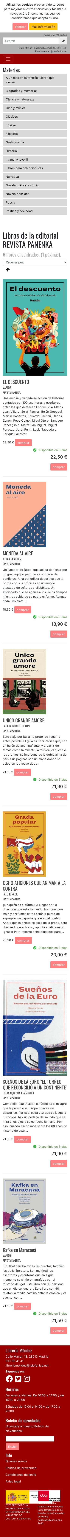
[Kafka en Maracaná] (24, 1211)
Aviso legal (13, 1481)
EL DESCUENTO (16, 381)
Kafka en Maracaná (19, 1249)
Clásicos (12, 116)
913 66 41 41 (59, 47)
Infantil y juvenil (17, 159)
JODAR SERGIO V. (12, 559)
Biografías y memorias (21, 91)
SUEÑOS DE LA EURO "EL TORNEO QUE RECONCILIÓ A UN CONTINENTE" (35, 1084)
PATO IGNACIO (10, 894)
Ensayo (11, 125)
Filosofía (12, 134)
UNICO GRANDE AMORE (23, 720)
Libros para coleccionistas (24, 168)
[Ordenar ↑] (7, 269)
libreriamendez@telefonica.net (27, 1365)
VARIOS (7, 387)
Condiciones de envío (21, 1475)
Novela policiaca (17, 194)
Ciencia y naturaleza (20, 99)
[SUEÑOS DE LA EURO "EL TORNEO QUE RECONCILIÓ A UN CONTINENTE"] (35, 1027)
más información (43, 27)
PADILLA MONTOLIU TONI (16, 726)
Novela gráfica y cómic (22, 185)
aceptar (20, 27)
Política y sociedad (19, 211)
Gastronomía (15, 142)
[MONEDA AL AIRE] (24, 514)
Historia (11, 151)
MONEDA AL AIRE (18, 553)
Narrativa (12, 176)
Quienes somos (16, 1461)
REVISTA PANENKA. (12, 393)
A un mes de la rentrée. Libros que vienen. (30, 80)
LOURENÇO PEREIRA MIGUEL (18, 1093)
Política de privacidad (21, 1468)
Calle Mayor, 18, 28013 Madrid (27, 1356)
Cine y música (16, 108)
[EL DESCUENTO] (35, 327)
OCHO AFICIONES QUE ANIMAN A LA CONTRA (34, 885)
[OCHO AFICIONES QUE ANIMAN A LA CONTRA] (24, 844)
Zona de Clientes (55, 35)
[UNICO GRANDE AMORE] (24, 681)
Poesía (10, 202)
